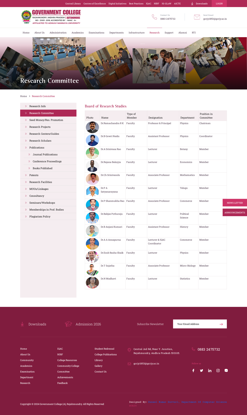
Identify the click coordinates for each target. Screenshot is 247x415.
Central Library (73, 3)
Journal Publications (45, 154)
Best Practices (136, 3)
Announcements (234, 212)
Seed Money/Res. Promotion (46, 120)
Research (25, 383)
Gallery (98, 365)
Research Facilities (40, 182)
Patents (33, 175)
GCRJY (133, 406)
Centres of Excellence (95, 3)
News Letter (235, 202)
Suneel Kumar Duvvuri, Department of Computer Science (187, 402)
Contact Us (101, 371)
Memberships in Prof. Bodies (46, 209)
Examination (27, 371)
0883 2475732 (167, 18)
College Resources (67, 360)
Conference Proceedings (47, 161)
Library (99, 360)
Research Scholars (40, 140)
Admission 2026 (88, 324)
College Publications (106, 354)
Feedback (62, 383)
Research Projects (39, 126)
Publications (36, 147)
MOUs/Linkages (38, 189)
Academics (26, 365)
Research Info (37, 106)
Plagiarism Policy (39, 216)
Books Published (42, 168)
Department (26, 377)
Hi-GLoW (166, 3)
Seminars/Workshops (42, 202)
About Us (25, 354)
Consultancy (36, 195)
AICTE (177, 3)
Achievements (65, 377)
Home (23, 96)
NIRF (156, 3)
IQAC (148, 3)
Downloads (202, 3)
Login (219, 3)
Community (27, 360)
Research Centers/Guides (44, 133)
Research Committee (43, 96)
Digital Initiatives (117, 3)
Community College (68, 365)
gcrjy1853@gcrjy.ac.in (215, 18)
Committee (63, 371)
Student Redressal (104, 348)
